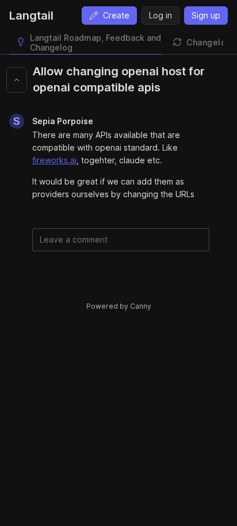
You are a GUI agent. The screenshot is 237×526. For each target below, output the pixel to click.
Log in (160, 15)
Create (116, 15)
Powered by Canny (118, 306)
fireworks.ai (54, 160)
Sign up (206, 15)
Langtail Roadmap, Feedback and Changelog (95, 42)
